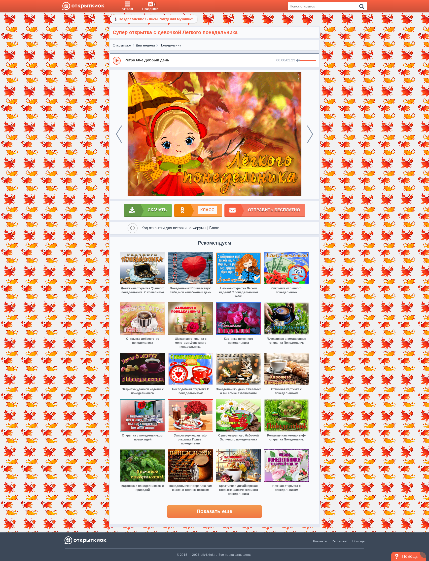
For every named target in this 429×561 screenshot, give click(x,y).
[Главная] (83, 6)
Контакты (320, 541)
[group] (214, 60)
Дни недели (145, 45)
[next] (310, 134)
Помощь (358, 541)
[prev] (118, 134)
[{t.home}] (85, 540)
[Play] (117, 61)
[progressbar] (308, 60)
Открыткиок (122, 45)
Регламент (340, 541)
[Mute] (297, 60)
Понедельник (170, 45)
